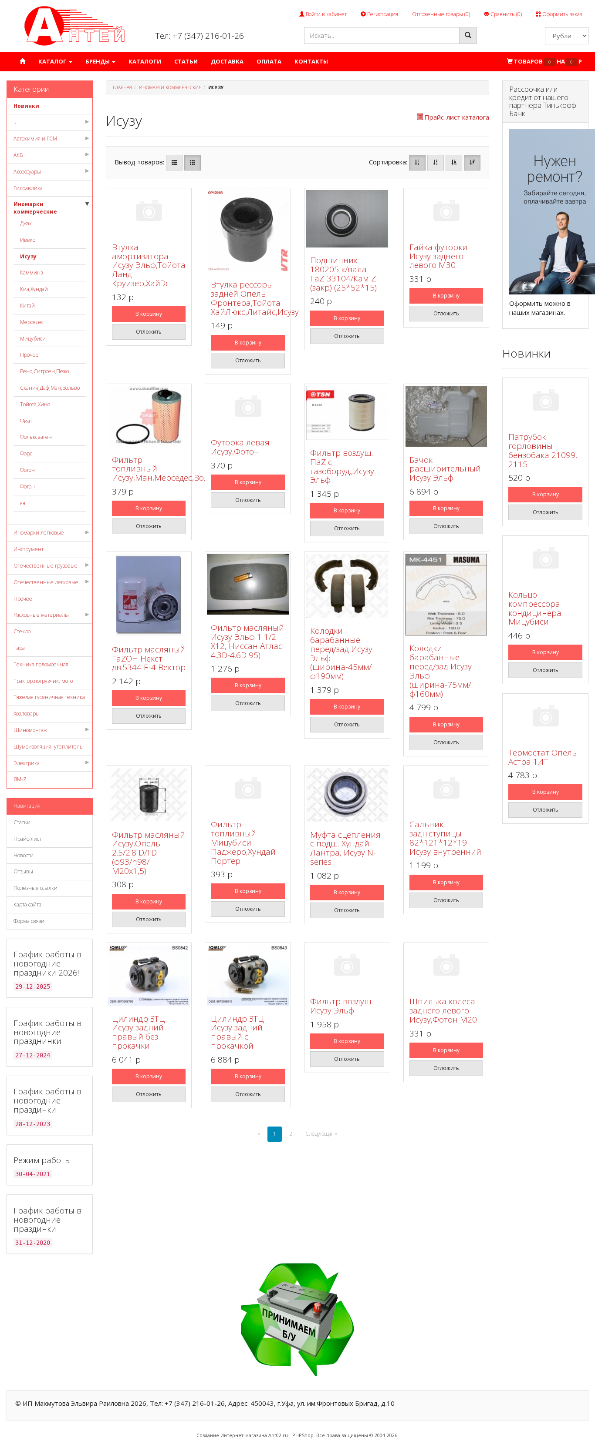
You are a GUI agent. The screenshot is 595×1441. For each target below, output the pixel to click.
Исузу (28, 256)
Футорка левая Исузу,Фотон (240, 447)
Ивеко (27, 240)
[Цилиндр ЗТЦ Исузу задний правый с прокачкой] (248, 975)
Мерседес (32, 322)
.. (15, 122)
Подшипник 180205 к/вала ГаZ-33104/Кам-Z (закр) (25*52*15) (343, 273)
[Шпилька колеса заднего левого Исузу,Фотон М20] (446, 967)
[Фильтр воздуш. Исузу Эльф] (347, 967)
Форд (26, 453)
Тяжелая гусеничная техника (49, 697)
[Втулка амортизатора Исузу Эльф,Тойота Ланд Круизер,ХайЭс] (149, 212)
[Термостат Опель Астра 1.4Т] (545, 717)
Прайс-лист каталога (456, 117)
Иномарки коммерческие (35, 208)
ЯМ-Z (20, 779)
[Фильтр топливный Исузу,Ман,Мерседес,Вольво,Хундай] (149, 416)
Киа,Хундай (34, 289)
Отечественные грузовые (46, 565)
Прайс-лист (27, 839)
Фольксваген (36, 437)
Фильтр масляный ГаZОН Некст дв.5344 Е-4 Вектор (149, 658)
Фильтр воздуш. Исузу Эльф (341, 1006)
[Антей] (74, 25)
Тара (19, 648)
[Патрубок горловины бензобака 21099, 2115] (545, 402)
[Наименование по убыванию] (435, 163)
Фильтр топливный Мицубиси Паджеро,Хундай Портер (243, 842)
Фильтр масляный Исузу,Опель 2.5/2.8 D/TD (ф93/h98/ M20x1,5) (148, 853)
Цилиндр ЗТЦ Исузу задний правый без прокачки (138, 1032)
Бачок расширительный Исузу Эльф (445, 469)
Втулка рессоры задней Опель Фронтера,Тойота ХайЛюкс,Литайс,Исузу (255, 298)
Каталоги (144, 61)
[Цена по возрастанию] (454, 163)
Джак (26, 223)
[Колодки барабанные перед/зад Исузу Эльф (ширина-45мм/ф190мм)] (347, 586)
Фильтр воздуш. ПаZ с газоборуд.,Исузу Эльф (342, 466)
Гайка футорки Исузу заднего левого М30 (438, 256)
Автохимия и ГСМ (35, 138)
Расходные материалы (41, 615)
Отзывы (23, 871)
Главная (122, 87)
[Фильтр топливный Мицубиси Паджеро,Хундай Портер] (248, 790)
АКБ (18, 155)
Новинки (26, 106)
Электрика (27, 763)
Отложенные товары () (441, 14)
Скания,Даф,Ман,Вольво (50, 387)
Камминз (31, 272)
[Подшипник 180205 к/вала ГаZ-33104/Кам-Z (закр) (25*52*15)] (347, 218)
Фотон (27, 470)
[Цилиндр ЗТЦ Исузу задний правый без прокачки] (149, 975)
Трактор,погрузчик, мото (43, 681)
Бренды (98, 61)
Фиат (26, 421)
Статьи (186, 61)
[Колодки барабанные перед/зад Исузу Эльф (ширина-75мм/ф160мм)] (446, 594)
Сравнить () (505, 14)
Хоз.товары (27, 713)
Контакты (311, 61)
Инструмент (29, 549)
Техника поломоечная (41, 664)
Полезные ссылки (35, 888)
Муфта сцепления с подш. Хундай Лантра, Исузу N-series (345, 848)
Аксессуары (27, 171)
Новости (24, 855)
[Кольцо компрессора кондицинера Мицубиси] (545, 560)
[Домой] (22, 61)
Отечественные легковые (46, 582)
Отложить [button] (149, 331)
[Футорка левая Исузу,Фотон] (248, 408)
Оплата (269, 61)
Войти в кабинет (325, 14)
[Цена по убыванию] (472, 163)
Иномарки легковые (39, 532)
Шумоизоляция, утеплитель (48, 746)
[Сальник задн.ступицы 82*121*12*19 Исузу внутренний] (446, 790)
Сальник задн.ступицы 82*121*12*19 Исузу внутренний (445, 838)
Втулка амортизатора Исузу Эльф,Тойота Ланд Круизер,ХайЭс (149, 265)
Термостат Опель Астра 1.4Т (542, 757)
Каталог (53, 61)
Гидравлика (28, 188)
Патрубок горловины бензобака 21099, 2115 (542, 450)
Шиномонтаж (30, 730)
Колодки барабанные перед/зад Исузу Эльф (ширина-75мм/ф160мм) (440, 670)
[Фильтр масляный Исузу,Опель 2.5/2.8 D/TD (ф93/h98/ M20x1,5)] (149, 795)
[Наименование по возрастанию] (417, 163)
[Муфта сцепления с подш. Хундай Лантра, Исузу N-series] (347, 795)
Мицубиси (33, 338)
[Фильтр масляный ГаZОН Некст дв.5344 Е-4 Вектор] (149, 595)
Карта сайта (27, 904)
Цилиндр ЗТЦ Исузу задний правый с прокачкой (237, 1032)
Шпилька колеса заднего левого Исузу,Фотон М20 (443, 1010)
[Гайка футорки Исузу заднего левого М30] (446, 212)
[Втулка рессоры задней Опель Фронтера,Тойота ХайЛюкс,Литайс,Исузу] (248, 231)
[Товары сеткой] (192, 163)
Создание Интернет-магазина (231, 1435)
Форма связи (29, 921)
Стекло (22, 631)
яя (22, 503)
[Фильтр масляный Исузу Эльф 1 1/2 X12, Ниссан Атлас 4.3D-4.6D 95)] (248, 584)
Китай (27, 305)
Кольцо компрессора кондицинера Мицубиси (534, 608)
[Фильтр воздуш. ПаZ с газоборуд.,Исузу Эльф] (347, 413)
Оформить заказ (561, 14)
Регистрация (382, 14)
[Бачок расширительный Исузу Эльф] (446, 416)
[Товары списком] (174, 163)
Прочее (29, 354)
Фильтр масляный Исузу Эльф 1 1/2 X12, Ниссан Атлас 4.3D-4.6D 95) (247, 641)
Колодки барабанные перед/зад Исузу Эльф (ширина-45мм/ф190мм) (341, 653)
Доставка (227, 61)
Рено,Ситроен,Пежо (44, 371)
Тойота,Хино (35, 404)
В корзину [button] (148, 314)
